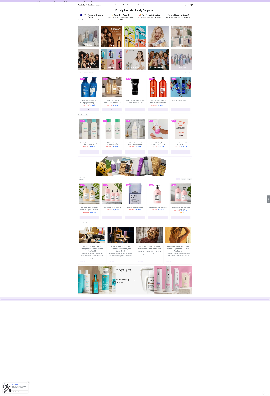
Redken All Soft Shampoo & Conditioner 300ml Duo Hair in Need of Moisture (112, 102)
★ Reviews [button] (268, 199)
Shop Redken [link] (188, 72)
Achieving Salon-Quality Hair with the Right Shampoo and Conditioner (178, 248)
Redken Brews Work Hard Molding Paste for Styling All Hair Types (135, 101)
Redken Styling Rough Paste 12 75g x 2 (180, 101)
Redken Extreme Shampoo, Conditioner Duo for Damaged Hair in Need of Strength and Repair (89, 102)
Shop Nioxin (81, 179)
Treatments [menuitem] (130, 5)
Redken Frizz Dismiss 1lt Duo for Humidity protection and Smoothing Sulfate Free (158, 102)
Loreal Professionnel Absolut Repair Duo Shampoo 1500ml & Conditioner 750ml (89, 209)
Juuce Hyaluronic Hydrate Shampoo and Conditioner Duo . (89, 143)
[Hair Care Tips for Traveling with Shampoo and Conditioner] (149, 235)
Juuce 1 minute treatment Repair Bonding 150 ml (181, 143)
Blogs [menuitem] (144, 5)
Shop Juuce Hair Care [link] (186, 115)
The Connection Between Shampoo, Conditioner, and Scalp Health (120, 248)
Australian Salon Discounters (89, 5)
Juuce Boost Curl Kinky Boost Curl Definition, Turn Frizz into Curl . (157, 143)
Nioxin (189, 179)
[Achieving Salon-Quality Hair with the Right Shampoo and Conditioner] (178, 235)
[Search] (185, 5)
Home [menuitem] (105, 5)
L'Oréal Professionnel (89, 205)
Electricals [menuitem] (117, 5)
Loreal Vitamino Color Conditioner (157, 207)
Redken (89, 99)
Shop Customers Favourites (85, 72)
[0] (191, 5)
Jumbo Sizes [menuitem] (138, 5)
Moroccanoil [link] (96, 280)
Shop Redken (81, 177)
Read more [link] (82, 261)
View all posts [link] (187, 223)
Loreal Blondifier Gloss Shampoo (135, 207)
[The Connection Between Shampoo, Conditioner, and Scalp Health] (121, 235)
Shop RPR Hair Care (83, 115)
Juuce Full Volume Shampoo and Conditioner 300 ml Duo (112, 143)
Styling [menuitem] (123, 5)
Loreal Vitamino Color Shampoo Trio (112, 207)
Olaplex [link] (134, 280)
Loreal (178, 179)
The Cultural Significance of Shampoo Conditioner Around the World (92, 248)
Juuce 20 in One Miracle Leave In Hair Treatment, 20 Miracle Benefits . (135, 143)
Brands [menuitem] (110, 5)
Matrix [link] (172, 280)
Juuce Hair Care (89, 141)
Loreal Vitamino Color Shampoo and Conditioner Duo (181, 208)
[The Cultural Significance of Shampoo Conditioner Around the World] (92, 235)
